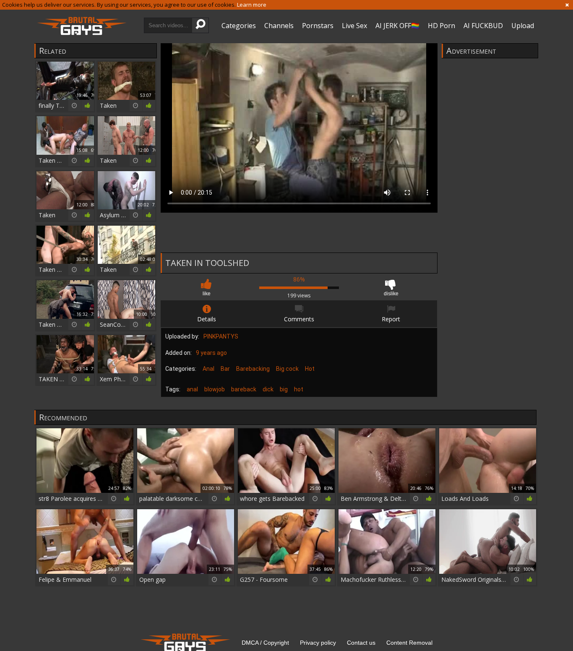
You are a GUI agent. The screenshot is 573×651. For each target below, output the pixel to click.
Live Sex (354, 25)
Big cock (287, 368)
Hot (310, 368)
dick (268, 389)
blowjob (214, 389)
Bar (225, 368)
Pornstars (317, 25)
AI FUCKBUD (483, 25)
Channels (279, 25)
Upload (522, 25)
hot (298, 389)
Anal (208, 368)
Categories (238, 25)
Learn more (251, 4)
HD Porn (441, 25)
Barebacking (253, 368)
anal (192, 389)
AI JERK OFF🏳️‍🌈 (397, 25)
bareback (243, 389)
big (284, 389)
